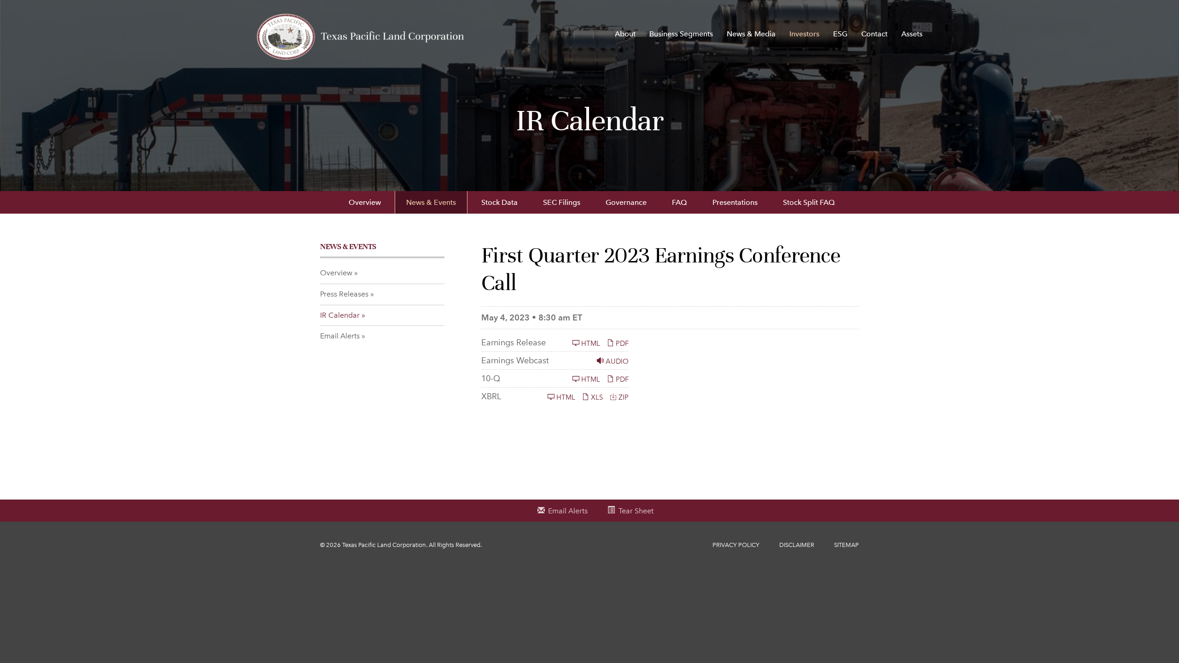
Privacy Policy (735, 545)
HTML (589, 343)
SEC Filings (561, 202)
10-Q (490, 378)
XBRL (491, 396)
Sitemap (846, 545)
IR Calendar (340, 315)
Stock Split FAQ (809, 202)
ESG (840, 33)
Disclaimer (796, 545)
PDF (621, 343)
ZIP (623, 397)
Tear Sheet (636, 510)
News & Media (751, 33)
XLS (596, 397)
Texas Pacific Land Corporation (384, 544)
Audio (616, 361)
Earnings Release (513, 342)
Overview (365, 202)
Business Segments (681, 33)
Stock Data (499, 202)
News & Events (431, 202)
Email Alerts (340, 336)
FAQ (679, 202)
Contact (874, 33)
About (625, 33)
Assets (911, 33)
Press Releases (344, 294)
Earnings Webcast (515, 360)
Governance (626, 202)
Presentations (735, 202)
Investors (804, 33)
